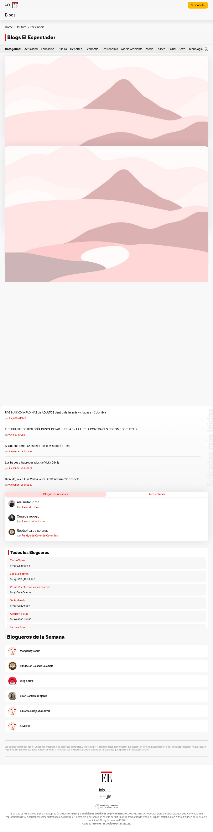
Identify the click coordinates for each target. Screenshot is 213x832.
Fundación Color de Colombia (40, 535)
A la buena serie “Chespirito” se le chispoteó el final (37, 446)
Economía (91, 49)
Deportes (76, 49)
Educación (47, 49)
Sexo (182, 49)
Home (9, 27)
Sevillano (25, 726)
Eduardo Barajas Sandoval (35, 711)
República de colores (32, 531)
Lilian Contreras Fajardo (33, 696)
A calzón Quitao (22, 619)
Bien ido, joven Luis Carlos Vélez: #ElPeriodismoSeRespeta (42, 479)
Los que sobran (19, 574)
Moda (149, 49)
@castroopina (22, 565)
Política (160, 49)
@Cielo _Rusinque (24, 579)
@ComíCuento (22, 592)
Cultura (21, 27)
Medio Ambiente (131, 49)
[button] (207, 49)
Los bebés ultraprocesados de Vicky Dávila (33, 462)
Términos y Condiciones (80, 813)
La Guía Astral (18, 627)
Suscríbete (198, 5)
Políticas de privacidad (109, 813)
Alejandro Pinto (17, 418)
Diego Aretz (26, 680)
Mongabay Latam (30, 650)
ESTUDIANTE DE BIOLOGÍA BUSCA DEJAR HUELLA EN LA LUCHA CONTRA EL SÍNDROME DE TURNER (71, 429)
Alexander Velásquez (20, 451)
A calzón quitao (19, 614)
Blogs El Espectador (31, 37)
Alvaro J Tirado (17, 434)
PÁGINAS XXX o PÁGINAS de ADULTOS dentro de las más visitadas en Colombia (55, 412)
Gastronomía (110, 49)
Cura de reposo (28, 516)
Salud (172, 49)
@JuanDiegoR (22, 605)
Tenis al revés (18, 600)
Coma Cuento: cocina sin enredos (30, 587)
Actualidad (31, 49)
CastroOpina (17, 560)
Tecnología (196, 49)
